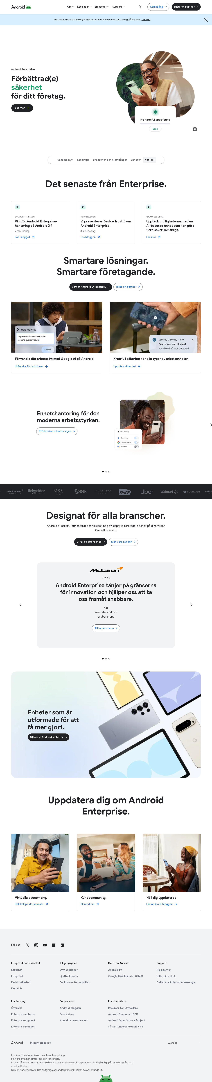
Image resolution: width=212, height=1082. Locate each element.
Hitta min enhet (166, 976)
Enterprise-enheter (23, 1014)
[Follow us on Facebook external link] (53, 945)
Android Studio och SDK (123, 1014)
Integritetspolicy (40, 1043)
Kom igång (156, 6)
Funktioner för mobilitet (75, 982)
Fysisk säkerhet (20, 982)
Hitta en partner (184, 6)
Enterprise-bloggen (23, 1026)
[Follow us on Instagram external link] (36, 945)
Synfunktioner (69, 970)
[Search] (140, 7)
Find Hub (16, 988)
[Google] (21, 7)
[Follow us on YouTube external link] (45, 945)
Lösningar (83, 159)
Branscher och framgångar (110, 159)
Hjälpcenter (164, 970)
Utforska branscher (89, 541)
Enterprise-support (23, 1020)
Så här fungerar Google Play (125, 1026)
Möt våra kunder (121, 541)
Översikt (16, 1008)
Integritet (17, 976)
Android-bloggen (70, 1008)
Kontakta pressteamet (74, 1020)
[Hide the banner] (206, 19)
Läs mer (20, 108)
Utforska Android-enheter (46, 737)
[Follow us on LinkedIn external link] (62, 945)
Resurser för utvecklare (123, 1008)
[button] (195, 129)
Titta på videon (104, 628)
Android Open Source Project (126, 1020)
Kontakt (150, 159)
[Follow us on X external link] (27, 945)
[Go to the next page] (191, 604)
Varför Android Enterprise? (89, 286)
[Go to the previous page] (20, 604)
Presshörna (67, 1014)
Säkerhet (16, 970)
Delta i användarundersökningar (176, 982)
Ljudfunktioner (69, 976)
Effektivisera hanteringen (55, 431)
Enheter (136, 159)
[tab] (102, 471)
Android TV (115, 970)
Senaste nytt (65, 159)
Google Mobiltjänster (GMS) (125, 976)
